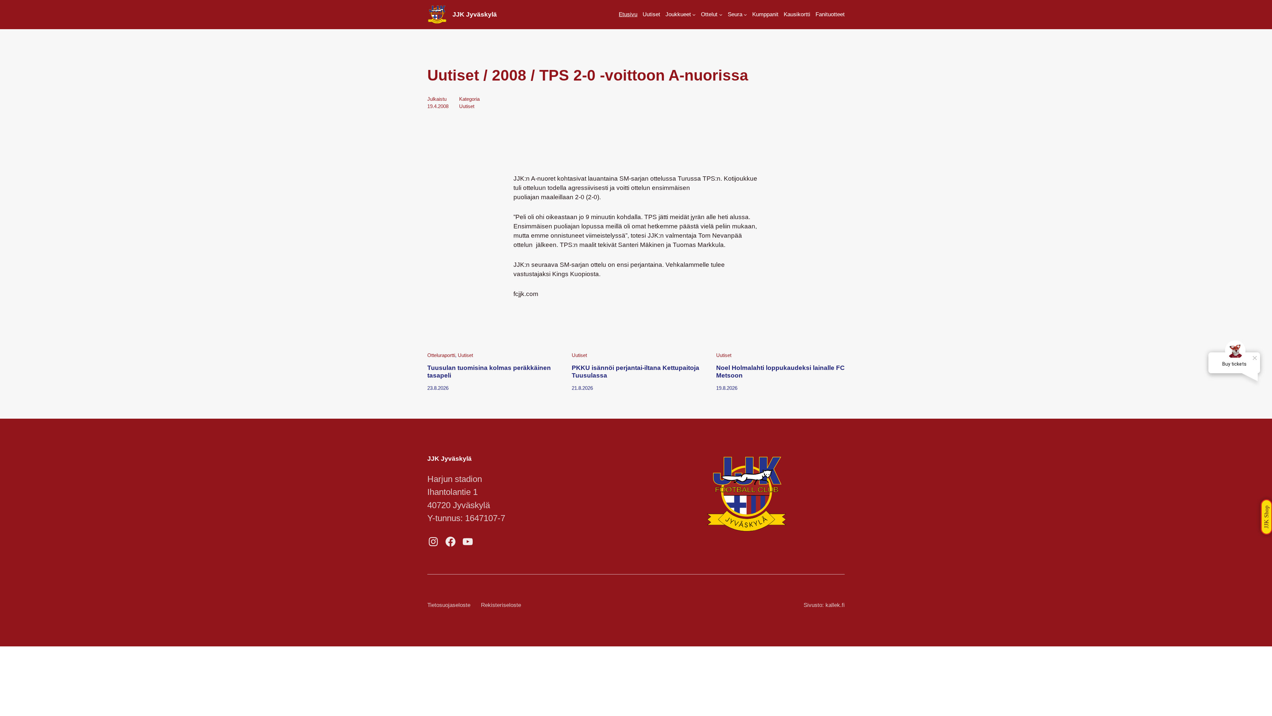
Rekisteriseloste (501, 605)
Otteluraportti (441, 355)
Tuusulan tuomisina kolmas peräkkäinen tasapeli (489, 371)
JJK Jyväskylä (474, 14)
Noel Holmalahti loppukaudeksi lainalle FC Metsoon (780, 371)
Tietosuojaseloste (448, 605)
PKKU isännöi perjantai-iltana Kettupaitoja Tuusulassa (635, 371)
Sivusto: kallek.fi (824, 605)
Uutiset (466, 106)
